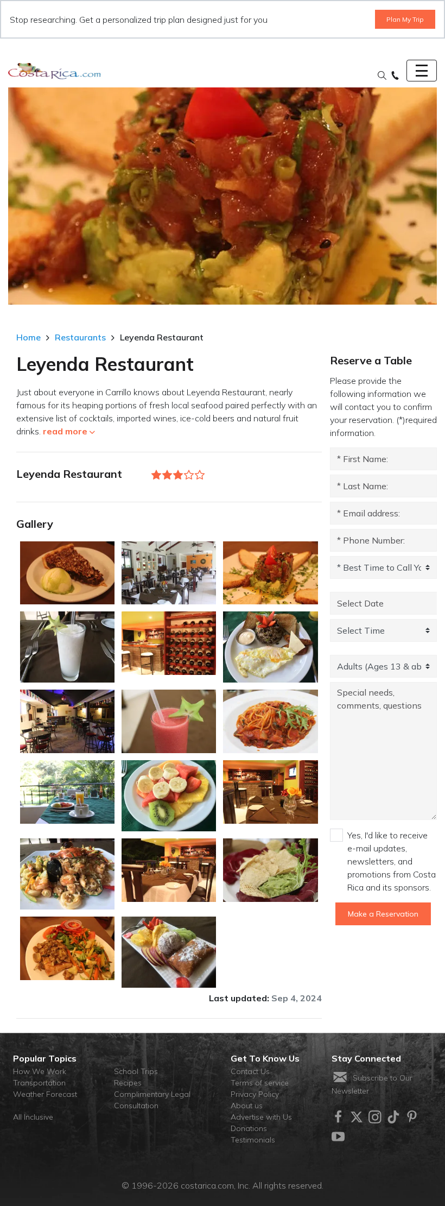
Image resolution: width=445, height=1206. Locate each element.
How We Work (39, 1071)
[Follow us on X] (356, 1117)
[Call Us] (395, 76)
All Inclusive (33, 1117)
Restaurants (80, 337)
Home (28, 337)
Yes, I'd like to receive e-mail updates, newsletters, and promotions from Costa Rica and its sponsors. (391, 861)
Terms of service (260, 1083)
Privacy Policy (255, 1094)
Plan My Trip (405, 19)
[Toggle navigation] (421, 70)
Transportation (39, 1083)
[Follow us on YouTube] (338, 1136)
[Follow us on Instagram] (375, 1117)
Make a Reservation (383, 914)
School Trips (136, 1071)
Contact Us (250, 1071)
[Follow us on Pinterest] (411, 1117)
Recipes (128, 1083)
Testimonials (253, 1140)
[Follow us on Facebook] (338, 1117)
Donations (249, 1128)
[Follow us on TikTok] (393, 1117)
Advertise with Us (261, 1117)
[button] (382, 76)
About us (247, 1105)
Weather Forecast (45, 1094)
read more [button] (65, 431)
